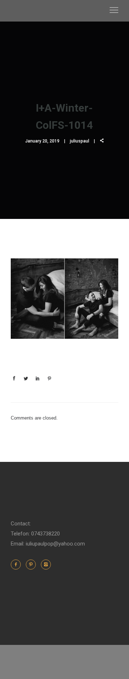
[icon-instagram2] (46, 564)
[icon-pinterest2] (32, 564)
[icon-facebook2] (17, 564)
